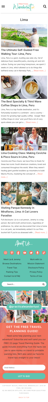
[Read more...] (40, 70)
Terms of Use (36, 276)
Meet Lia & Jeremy (12, 259)
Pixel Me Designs (24, 388)
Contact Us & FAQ (12, 276)
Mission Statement (36, 263)
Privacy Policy (36, 272)
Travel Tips (12, 267)
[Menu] (3, 6)
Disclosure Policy (36, 267)
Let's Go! (24, 376)
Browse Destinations (12, 263)
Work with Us (36, 259)
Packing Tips (12, 272)
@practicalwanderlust (24, 306)
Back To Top (24, 397)
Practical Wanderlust (24, 7)
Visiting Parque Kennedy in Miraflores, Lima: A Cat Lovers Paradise (19, 211)
